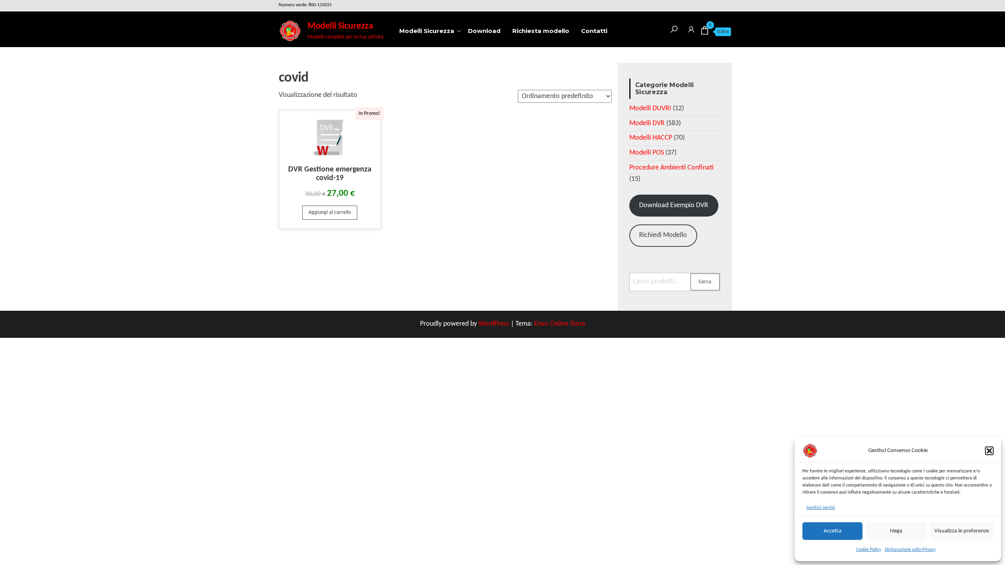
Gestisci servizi (820, 507)
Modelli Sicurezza (340, 26)
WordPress (494, 324)
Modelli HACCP (650, 138)
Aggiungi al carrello (330, 212)
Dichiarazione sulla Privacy (910, 549)
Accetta (832, 531)
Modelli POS (646, 153)
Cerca (705, 282)
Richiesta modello (540, 31)
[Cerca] (674, 28)
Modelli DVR (647, 123)
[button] (989, 451)
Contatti (594, 31)
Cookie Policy (868, 549)
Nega (896, 531)
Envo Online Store (559, 324)
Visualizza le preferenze (961, 531)
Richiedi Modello (663, 235)
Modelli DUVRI (650, 108)
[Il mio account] (691, 28)
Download (484, 31)
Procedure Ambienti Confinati (671, 167)
